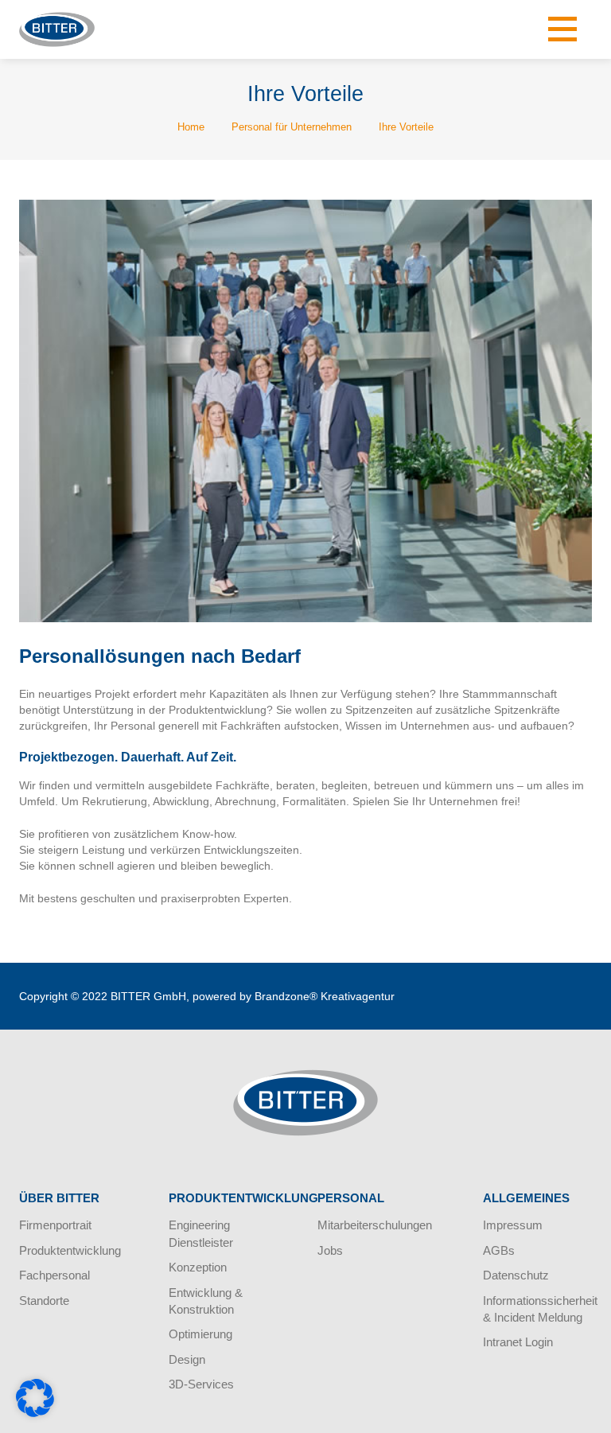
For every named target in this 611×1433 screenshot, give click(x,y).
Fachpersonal (54, 1275)
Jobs (330, 1250)
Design (187, 1359)
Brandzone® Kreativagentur (325, 996)
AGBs (499, 1250)
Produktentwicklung (70, 1250)
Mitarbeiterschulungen (374, 1225)
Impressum (513, 1225)
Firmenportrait (55, 1225)
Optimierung (200, 1334)
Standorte (44, 1300)
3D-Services (201, 1384)
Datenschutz (516, 1275)
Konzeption (198, 1267)
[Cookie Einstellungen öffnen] (35, 1413)
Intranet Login (518, 1342)
